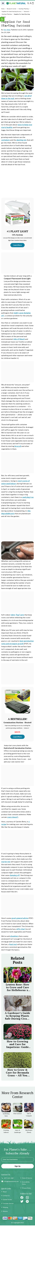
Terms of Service (27, 1178)
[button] (3, 3)
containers (5, 140)
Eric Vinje (7, 30)
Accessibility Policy (26, 1183)
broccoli (18, 446)
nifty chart (21, 929)
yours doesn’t (12, 817)
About (5, 1191)
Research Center (11, 8)
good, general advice (19, 918)
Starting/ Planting (24, 8)
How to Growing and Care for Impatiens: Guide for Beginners (17, 1044)
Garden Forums (7, 1199)
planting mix (22, 140)
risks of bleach (19, 339)
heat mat (13, 944)
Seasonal (26, 11)
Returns (5, 1211)
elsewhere (14, 936)
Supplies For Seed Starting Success (12, 11)
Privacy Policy (26, 1188)
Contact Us (6, 1195)
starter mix (5, 862)
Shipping (5, 1207)
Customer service (8, 1203)
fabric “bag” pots (17, 615)
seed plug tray (28, 497)
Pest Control (18, 1113)
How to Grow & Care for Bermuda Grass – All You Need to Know (17, 1072)
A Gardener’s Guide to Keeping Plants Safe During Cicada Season (17, 1016)
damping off (15, 875)
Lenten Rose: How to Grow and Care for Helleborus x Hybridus (17, 987)
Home (3, 8)
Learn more (17, 245)
